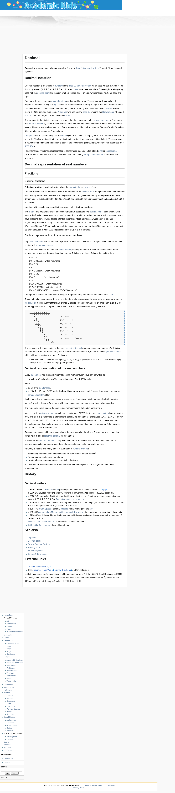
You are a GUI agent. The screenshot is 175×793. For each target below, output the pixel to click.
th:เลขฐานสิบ (51, 581)
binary (64, 136)
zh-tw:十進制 (75, 581)
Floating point (34, 547)
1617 (36, 525)
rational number (36, 241)
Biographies (8, 635)
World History (12, 681)
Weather (7, 747)
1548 (30, 522)
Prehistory (11, 668)
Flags (9, 651)
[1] (100, 490)
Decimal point (34, 541)
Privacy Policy (78, 788)
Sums (57, 570)
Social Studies (9, 717)
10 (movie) (42, 554)
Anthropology (12, 720)
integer (32, 212)
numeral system (91, 68)
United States (12, 676)
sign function (44, 388)
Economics (11, 723)
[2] (104, 490)
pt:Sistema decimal (49, 578)
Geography (8, 640)
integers (64, 509)
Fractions (66, 570)
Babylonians (108, 112)
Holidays (10, 731)
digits (75, 89)
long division (30, 303)
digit (56, 105)
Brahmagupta (44, 509)
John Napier (44, 525)
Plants (9, 712)
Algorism (32, 538)
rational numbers (48, 413)
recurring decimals (44, 245)
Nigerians (62, 112)
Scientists (10, 714)
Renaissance (12, 671)
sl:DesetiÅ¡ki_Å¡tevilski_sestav (105, 578)
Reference (8, 690)
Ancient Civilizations (15, 660)
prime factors (103, 413)
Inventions (11, 706)
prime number (65, 250)
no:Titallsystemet (32, 578)
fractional (44, 212)
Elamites (49, 490)
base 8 (67, 115)
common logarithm (36, 395)
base (78, 68)
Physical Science (13, 709)
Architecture (11, 624)
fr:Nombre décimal (70, 574)
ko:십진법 (83, 574)
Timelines (10, 673)
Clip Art (7, 762)
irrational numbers (47, 440)
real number (35, 375)
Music (9, 629)
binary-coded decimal (93, 154)
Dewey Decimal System (39, 544)
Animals (10, 696)
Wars (9, 678)
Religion (10, 728)
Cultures (10, 626)
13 (112, 295)
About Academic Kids (93, 785)
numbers (59, 86)
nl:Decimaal (107, 574)
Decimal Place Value (43, 570)
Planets (10, 739)
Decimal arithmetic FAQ (38, 567)
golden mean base (105, 464)
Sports (6, 742)
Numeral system (35, 551)
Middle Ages (11, 665)
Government (12, 725)
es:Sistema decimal (34, 574)
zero (92, 509)
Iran (57, 490)
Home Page (8, 615)
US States (8, 750)
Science (7, 693)
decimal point (43, 93)
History (6, 657)
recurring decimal (74, 348)
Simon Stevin (48, 522)
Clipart (6, 638)
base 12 (86, 112)
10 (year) (32, 554)
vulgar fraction (52, 187)
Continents (11, 654)
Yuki (42, 115)
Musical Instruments (15, 632)
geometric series (113, 352)
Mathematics (9, 687)
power (87, 187)
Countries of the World (13, 645)
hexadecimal (111, 151)
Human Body (9, 684)
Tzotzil (91, 108)
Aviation (10, 698)
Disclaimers (111, 785)
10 (82, 68)
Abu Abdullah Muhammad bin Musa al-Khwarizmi (60, 512)
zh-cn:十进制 (63, 581)
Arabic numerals (101, 120)
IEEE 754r (29, 146)
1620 (38, 522)
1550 (30, 525)
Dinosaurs (11, 701)
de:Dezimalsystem (80, 570)
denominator (74, 187)
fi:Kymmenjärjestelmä (34, 581)
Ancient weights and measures (70, 499)
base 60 (28, 115)
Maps (9, 649)
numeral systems (80, 449)
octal (100, 151)
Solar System (12, 737)
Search (4, 767)
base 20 (108, 108)
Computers (30, 136)
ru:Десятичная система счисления (74, 578)
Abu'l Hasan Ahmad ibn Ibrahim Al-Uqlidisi (57, 515)
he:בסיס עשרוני (95, 574)
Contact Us (8, 759)
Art (8, 621)
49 (34, 522)
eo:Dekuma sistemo (52, 574)
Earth (9, 704)
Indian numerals (36, 124)
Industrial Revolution (15, 663)
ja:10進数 (118, 574)
